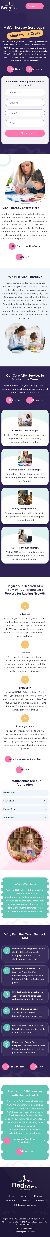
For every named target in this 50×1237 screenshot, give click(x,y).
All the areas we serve (25, 1205)
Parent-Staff (9, 792)
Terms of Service (24, 1224)
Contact (40, 1200)
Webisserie (32, 1231)
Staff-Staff (8, 817)
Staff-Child (8, 801)
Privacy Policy (43, 1222)
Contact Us (33, 6)
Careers (25, 1200)
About (24, 1196)
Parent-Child (9, 809)
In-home (10, 1200)
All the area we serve (25, 1228)
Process (38, 1196)
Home (11, 1196)
